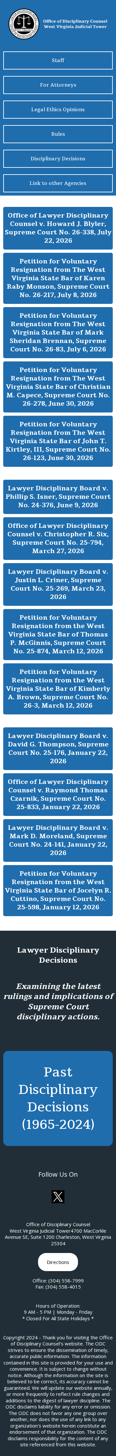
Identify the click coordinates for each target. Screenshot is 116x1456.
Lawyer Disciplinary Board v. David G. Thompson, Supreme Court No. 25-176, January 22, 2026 (58, 748)
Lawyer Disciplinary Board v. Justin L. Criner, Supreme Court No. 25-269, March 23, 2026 (58, 584)
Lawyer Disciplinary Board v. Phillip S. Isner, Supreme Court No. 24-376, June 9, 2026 (58, 496)
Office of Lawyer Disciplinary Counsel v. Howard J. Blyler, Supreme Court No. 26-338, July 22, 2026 (58, 228)
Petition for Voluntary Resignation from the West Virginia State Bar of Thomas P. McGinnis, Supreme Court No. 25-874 (58, 634)
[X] (58, 1196)
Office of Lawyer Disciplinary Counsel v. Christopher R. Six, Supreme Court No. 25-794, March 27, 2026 (58, 538)
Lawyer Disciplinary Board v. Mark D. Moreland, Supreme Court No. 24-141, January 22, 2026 (58, 840)
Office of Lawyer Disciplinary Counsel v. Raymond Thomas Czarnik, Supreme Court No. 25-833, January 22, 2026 (58, 794)
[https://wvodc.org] (58, 23)
